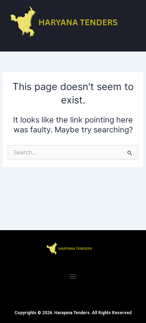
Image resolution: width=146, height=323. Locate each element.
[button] (73, 276)
